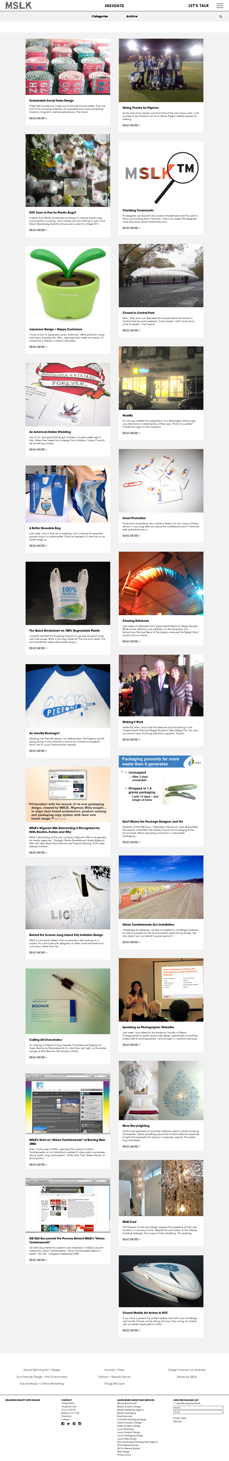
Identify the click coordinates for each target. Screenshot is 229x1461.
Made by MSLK (187, 1377)
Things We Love (114, 1383)
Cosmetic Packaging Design (131, 1419)
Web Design (123, 1451)
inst (79, 1423)
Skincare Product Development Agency (137, 1442)
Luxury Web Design (127, 1438)
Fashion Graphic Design (129, 1422)
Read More (37, 118)
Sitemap (177, 1421)
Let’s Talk (199, 5)
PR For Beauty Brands (127, 1445)
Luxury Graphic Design (128, 1432)
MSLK (19, 5)
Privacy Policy (124, 1454)
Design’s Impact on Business (186, 1370)
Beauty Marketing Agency (130, 1409)
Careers (65, 1419)
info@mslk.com (69, 1406)
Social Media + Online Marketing (42, 1383)
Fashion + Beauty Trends (114, 1377)
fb (63, 1423)
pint (74, 1423)
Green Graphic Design (128, 1426)
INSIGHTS (114, 5)
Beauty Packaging (126, 1413)
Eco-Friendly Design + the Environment (42, 1377)
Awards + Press (114, 1370)
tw (68, 1423)
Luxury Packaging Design (130, 1435)
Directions (66, 1416)
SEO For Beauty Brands (128, 1448)
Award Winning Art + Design (41, 1370)
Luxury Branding (125, 1429)
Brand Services (124, 1416)
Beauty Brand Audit (127, 1403)
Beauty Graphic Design (129, 1406)
